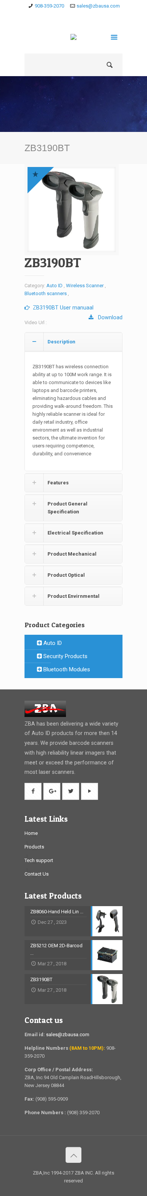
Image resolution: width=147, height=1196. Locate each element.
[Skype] (52, 15)
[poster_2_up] (72, 209)
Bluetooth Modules (66, 669)
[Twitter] (85, 15)
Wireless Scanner (85, 285)
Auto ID (54, 285)
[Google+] (74, 15)
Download (107, 317)
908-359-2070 (49, 6)
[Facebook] (63, 15)
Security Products (64, 656)
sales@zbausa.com (98, 6)
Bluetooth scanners (45, 293)
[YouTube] (96, 15)
